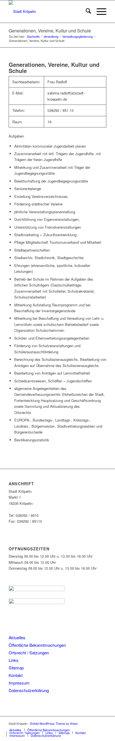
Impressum (19, 683)
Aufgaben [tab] (16, 136)
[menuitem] (85, 11)
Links (13, 660)
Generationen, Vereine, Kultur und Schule (50, 30)
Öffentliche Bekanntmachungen (37, 645)
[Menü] (98, 11)
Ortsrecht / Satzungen (29, 652)
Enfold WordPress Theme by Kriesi (54, 723)
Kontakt (16, 675)
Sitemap (16, 668)
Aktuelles (17, 637)
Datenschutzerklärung (29, 690)
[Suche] (85, 11)
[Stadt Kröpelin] (48, 11)
